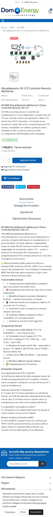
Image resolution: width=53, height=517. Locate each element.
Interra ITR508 (40, 348)
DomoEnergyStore (9, 99)
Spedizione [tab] (26, 212)
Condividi (9, 186)
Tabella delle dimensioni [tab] (26, 219)
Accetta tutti (36, 512)
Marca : (4, 95)
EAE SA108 (28, 348)
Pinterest (35, 186)
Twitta (22, 186)
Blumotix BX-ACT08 (12, 351)
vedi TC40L (16, 342)
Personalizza (10, 512)
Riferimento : (27, 95)
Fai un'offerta (12, 178)
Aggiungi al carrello (27, 160)
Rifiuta (23, 512)
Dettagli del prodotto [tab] (26, 206)
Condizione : (44, 95)
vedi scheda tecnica (26, 333)
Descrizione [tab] (26, 199)
